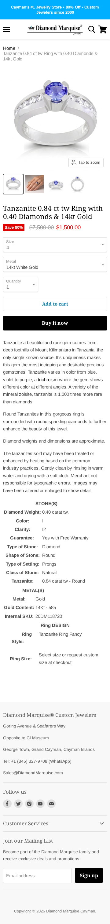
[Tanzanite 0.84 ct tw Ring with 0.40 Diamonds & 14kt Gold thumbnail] (13, 184)
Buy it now (55, 323)
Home (9, 48)
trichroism (48, 379)
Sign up (89, 875)
